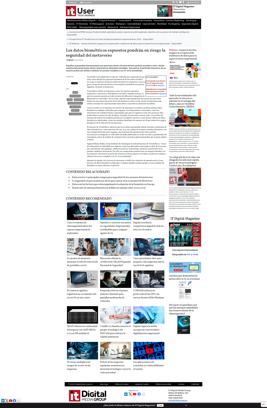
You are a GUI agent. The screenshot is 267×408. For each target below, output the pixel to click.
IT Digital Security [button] (106, 20)
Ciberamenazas (75, 96)
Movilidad (161, 24)
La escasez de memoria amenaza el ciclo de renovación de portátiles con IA (82, 262)
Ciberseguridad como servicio (92, 27)
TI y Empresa (174, 24)
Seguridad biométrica (75, 103)
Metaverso (75, 110)
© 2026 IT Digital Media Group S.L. (80, 384)
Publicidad (195, 384)
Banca (75, 92)
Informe (162, 94)
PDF (189, 254)
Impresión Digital (190, 24)
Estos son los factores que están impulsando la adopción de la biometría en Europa (113, 184)
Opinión (70, 24)
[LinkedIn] (174, 2)
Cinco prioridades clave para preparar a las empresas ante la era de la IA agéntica (148, 262)
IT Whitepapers (97, 24)
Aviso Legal (104, 384)
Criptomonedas (75, 106)
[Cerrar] (186, 405)
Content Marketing (175, 20)
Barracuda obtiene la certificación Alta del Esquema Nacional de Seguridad (115, 262)
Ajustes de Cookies (142, 384)
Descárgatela (179, 12)
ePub (195, 254)
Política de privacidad (163, 384)
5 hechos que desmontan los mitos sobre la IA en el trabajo (184, 277)
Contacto (181, 384)
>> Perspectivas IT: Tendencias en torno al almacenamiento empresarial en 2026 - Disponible (110, 39)
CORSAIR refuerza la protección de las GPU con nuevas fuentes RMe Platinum (148, 294)
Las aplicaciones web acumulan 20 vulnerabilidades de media (148, 366)
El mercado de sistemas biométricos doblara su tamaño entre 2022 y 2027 (109, 188)
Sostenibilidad (134, 24)
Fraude (69, 99)
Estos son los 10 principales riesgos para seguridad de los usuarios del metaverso (112, 177)
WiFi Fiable (72, 27)
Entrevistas (159, 20)
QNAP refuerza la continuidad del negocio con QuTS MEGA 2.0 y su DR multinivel (82, 330)
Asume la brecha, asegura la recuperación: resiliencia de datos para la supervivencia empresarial (183, 55)
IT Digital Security (75, 114)
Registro (161, 85)
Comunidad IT (124, 20)
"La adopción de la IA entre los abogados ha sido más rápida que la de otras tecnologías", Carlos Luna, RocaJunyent (184, 161)
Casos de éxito (149, 24)
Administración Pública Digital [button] (81, 20)
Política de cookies (121, 384)
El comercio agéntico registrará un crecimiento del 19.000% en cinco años (81, 294)
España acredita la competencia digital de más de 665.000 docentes (148, 226)
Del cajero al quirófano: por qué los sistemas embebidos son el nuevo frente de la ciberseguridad (183, 309)
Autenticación (79, 99)
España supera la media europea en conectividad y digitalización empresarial (146, 330)
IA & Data (110, 24)
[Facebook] (183, 2)
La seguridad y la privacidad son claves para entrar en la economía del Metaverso (112, 181)
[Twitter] (177, 2)
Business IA (113, 27)
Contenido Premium (142, 20)
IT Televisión (82, 24)
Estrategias (191, 20)
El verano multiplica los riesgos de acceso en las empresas (78, 366)
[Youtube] (180, 2)
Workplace (121, 24)
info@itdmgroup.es (177, 400)
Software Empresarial (130, 27)
